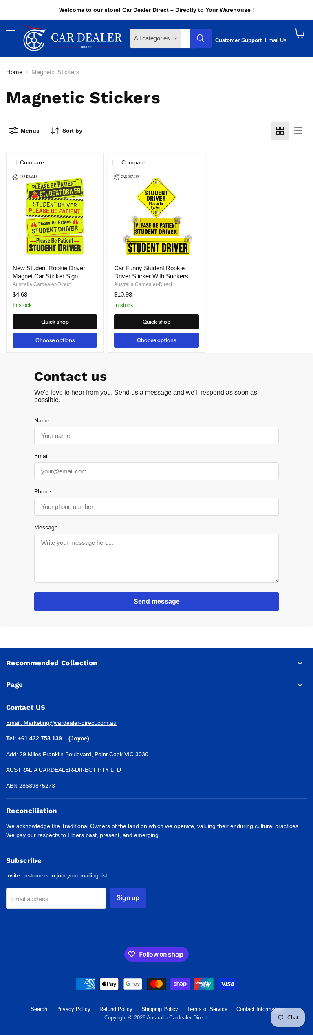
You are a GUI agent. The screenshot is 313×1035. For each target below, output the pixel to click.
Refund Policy (115, 1009)
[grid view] (280, 131)
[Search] (201, 38)
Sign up (128, 898)
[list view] (298, 131)
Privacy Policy (73, 1009)
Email (41, 456)
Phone (42, 491)
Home (14, 72)
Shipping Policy (159, 1009)
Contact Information (259, 1009)
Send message (157, 601)
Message (46, 527)
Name (42, 420)
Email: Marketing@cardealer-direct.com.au (61, 723)
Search (39, 1009)
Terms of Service (207, 1009)
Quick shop (55, 321)
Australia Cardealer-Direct (42, 284)
